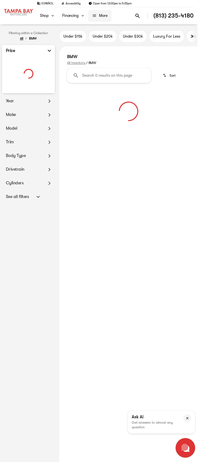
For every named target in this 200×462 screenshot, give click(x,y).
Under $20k (103, 36)
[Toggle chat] (185, 448)
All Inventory (76, 63)
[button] (187, 418)
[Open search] (137, 16)
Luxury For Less (166, 36)
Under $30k (133, 36)
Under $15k (72, 36)
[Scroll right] (192, 36)
